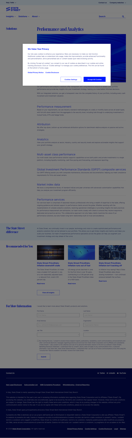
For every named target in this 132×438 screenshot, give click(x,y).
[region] (67, 65)
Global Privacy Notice (35, 72)
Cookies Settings (71, 79)
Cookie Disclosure (52, 72)
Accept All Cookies (95, 79)
